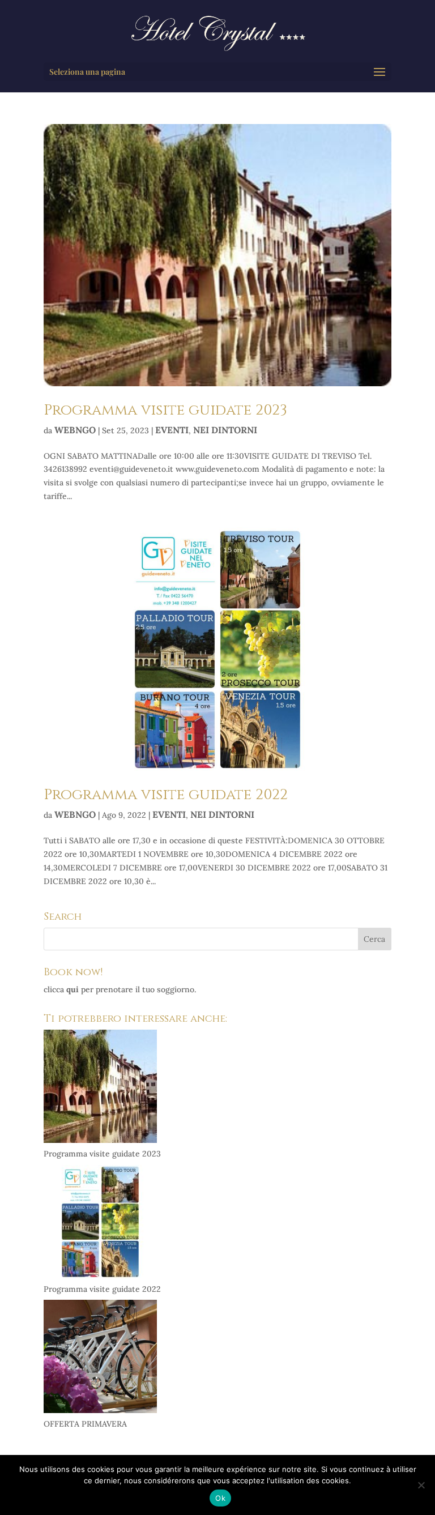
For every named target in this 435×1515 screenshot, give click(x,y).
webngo (75, 430)
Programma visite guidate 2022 (166, 795)
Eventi (172, 430)
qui (72, 989)
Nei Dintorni (225, 430)
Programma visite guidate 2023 (165, 410)
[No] (421, 1485)
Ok (220, 1498)
